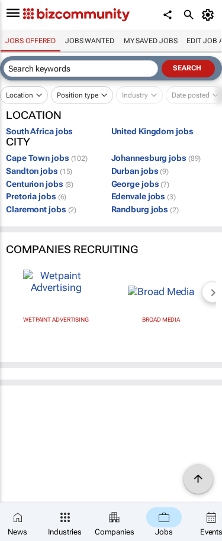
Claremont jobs (41, 209)
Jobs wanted (89, 41)
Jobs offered (30, 41)
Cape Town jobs (47, 158)
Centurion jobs (39, 184)
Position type (77, 95)
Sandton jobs (39, 171)
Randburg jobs (145, 209)
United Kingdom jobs (152, 131)
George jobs (140, 184)
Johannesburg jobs (156, 158)
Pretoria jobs (36, 196)
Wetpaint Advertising (56, 319)
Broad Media (161, 319)
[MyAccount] (210, 15)
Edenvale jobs (143, 196)
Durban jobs (140, 171)
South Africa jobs (39, 131)
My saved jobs (151, 41)
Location (19, 95)
